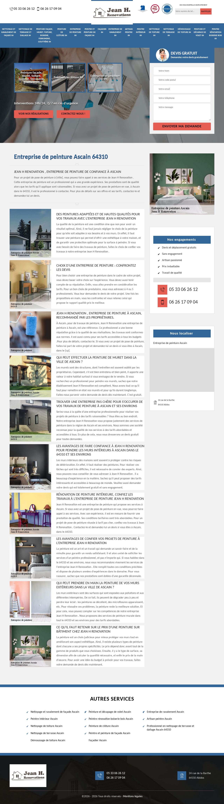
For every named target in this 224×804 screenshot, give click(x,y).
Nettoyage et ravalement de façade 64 (8, 32)
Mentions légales (132, 796)
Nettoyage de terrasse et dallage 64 (25, 32)
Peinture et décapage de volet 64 (200, 32)
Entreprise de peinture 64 (75, 32)
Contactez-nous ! (73, 114)
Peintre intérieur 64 (140, 32)
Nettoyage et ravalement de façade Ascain (55, 712)
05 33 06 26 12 (24, 9)
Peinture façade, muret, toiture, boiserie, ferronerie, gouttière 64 (44, 35)
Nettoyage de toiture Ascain (46, 726)
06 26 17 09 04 (50, 9)
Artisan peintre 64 (129, 32)
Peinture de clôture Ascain (104, 726)
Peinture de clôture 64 (61, 32)
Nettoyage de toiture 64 (154, 32)
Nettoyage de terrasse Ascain (47, 733)
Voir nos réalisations (34, 114)
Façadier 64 (102, 30)
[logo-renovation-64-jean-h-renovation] (112, 12)
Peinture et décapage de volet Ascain (110, 712)
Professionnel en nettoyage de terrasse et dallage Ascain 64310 (170, 728)
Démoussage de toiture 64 (184, 30)
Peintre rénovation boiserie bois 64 (215, 34)
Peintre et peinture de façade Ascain (109, 733)
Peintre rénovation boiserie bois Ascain (111, 719)
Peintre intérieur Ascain (44, 719)
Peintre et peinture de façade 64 (90, 32)
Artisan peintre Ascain (159, 719)
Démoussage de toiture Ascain (48, 740)
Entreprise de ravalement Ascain (165, 712)
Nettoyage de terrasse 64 (169, 32)
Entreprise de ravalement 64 (115, 32)
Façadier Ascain (98, 740)
